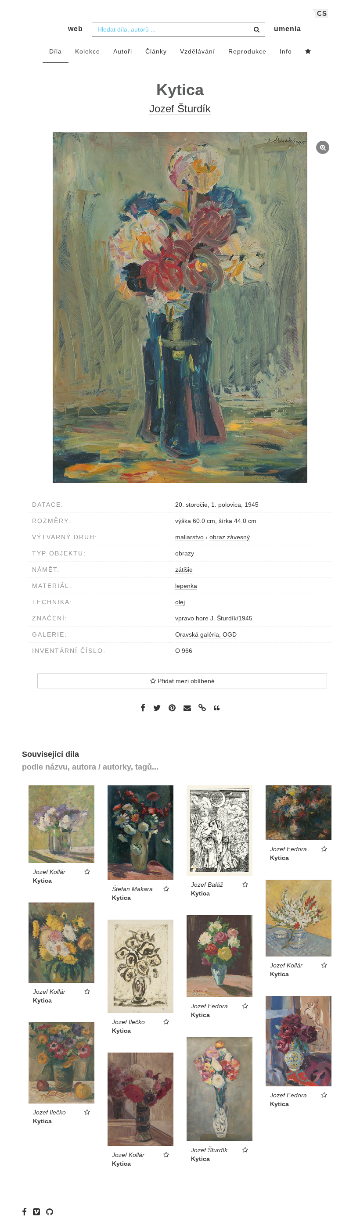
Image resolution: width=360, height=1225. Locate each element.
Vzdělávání (197, 51)
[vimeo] (38, 1211)
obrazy (184, 553)
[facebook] (26, 1211)
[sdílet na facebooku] (142, 707)
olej (180, 601)
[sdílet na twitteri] (157, 707)
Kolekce (87, 51)
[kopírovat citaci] (217, 708)
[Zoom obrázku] (180, 307)
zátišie (184, 569)
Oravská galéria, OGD (206, 634)
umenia (287, 28)
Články (156, 51)
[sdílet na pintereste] (172, 707)
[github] (52, 1211)
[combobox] (178, 29)
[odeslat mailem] (187, 708)
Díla (55, 51)
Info (286, 51)
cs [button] (322, 13)
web (75, 28)
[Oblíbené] (308, 51)
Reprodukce (247, 51)
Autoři (122, 51)
